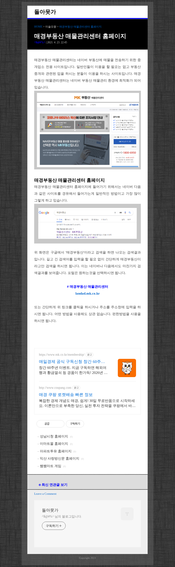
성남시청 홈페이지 (54, 436)
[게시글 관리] (59, 423)
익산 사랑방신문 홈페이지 (59, 458)
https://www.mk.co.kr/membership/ (62, 354)
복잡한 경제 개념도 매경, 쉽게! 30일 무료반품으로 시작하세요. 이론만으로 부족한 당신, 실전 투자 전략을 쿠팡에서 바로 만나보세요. (87, 403)
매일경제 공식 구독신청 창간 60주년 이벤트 (72, 361)
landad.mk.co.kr (87, 293)
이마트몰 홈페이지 (54, 443)
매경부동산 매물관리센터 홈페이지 (80, 26)
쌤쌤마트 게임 (50, 466)
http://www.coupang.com (55, 387)
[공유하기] (54, 423)
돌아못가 (45, 12)
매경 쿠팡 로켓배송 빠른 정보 (66, 394)
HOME (38, 26)
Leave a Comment (45, 493)
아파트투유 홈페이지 (56, 451)
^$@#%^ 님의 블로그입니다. (62, 516)
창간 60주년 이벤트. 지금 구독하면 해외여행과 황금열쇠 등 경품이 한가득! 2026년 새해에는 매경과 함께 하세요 (73, 370)
